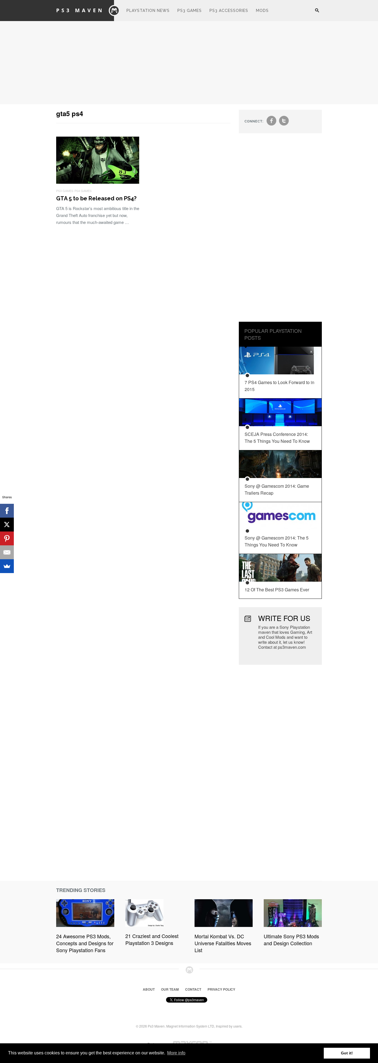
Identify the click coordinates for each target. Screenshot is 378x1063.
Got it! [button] (347, 1053)
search (317, 13)
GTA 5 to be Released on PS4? (96, 198)
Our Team (170, 989)
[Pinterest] (7, 538)
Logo (114, 10)
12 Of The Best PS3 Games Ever (277, 589)
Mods (262, 10)
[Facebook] (7, 511)
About (149, 989)
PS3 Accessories (228, 10)
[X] (7, 525)
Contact (193, 989)
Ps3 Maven (80, 10)
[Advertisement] (189, 62)
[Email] (7, 552)
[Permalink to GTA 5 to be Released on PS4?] (97, 182)
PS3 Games (189, 10)
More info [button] (176, 1053)
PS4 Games (83, 190)
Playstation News (148, 10)
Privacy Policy (221, 989)
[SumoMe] (7, 566)
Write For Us (284, 618)
